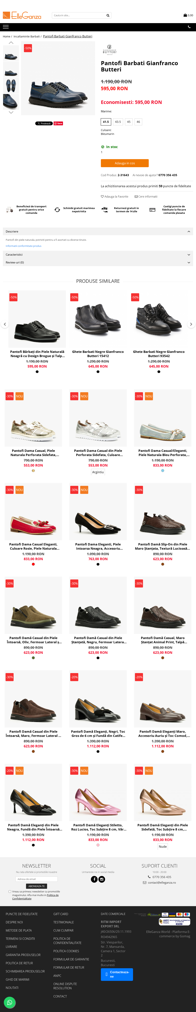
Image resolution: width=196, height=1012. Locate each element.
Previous (11, 43)
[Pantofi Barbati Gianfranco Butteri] (58, 78)
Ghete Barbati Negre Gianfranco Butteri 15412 (98, 354)
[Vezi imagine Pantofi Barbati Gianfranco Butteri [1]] (11, 69)
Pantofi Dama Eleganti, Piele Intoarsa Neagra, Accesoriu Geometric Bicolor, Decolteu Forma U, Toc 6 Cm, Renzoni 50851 (98, 546)
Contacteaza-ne (119, 974)
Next (11, 112)
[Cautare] (108, 15)
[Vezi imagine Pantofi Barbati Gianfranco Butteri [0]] (11, 53)
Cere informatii (147, 196)
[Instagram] (101, 879)
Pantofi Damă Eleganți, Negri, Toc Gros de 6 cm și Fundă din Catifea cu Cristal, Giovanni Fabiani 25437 (98, 733)
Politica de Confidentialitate (67, 941)
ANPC (57, 976)
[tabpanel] (58, 78)
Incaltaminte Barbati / (28, 36)
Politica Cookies (66, 951)
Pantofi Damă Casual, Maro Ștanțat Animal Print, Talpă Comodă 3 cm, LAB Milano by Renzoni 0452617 (162, 640)
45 (129, 122)
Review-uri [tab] (15, 262)
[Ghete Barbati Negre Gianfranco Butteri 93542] (159, 319)
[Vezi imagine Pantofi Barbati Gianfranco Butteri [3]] (11, 102)
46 (138, 122)
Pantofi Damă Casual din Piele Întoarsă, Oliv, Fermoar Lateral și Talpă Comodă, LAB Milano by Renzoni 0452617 (33, 640)
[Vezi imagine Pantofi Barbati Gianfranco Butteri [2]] (11, 86)
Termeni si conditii (20, 939)
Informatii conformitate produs (23, 246)
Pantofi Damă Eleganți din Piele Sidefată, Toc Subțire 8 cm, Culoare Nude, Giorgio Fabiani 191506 (162, 827)
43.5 (118, 122)
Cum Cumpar (63, 930)
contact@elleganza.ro (161, 882)
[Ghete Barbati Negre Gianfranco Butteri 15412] (98, 319)
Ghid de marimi (17, 979)
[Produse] (6, 28)
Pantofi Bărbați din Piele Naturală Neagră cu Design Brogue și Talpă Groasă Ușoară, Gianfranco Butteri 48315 (37, 354)
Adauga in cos (125, 163)
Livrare (11, 947)
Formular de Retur (68, 967)
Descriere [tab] (12, 231)
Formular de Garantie (71, 959)
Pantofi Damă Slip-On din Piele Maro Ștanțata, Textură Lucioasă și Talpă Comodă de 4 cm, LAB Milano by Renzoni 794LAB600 (162, 546)
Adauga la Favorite (116, 196)
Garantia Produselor (23, 955)
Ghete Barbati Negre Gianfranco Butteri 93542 (159, 354)
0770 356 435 (161, 877)
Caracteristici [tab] (14, 254)
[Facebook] (94, 879)
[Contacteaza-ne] (189, 27)
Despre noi (14, 922)
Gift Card (60, 914)
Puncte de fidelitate (22, 914)
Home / (8, 36)
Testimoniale (63, 922)
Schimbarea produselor (25, 971)
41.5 (106, 122)
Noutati (12, 988)
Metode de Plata (19, 930)
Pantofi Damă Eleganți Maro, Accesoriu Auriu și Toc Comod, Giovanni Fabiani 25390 (162, 733)
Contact (60, 996)
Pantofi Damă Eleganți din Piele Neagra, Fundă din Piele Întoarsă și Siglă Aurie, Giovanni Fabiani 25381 (33, 827)
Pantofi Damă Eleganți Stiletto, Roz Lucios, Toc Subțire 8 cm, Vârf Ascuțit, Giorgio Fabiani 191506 (98, 827)
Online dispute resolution (65, 986)
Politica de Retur (19, 963)
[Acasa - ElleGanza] (22, 15)
